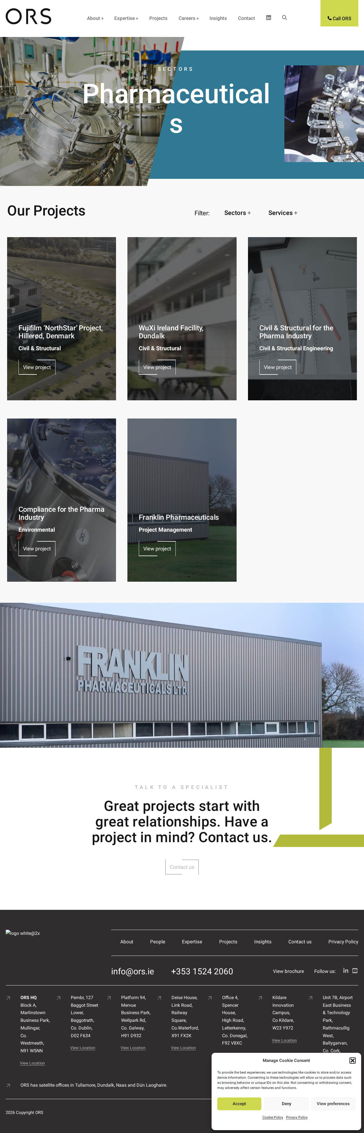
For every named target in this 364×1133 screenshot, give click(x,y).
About (93, 18)
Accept (239, 1103)
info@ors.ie (132, 971)
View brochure (288, 971)
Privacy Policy (297, 1117)
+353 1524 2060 (202, 971)
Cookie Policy (272, 1117)
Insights (218, 18)
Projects (158, 18)
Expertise (124, 18)
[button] (352, 1060)
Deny (286, 1103)
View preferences (333, 1103)
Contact (246, 18)
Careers (187, 18)
